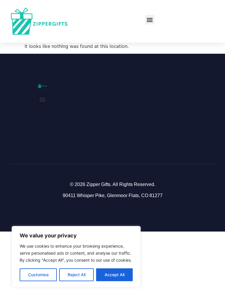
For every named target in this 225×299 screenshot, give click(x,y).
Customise (38, 274)
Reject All (77, 274)
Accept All (115, 274)
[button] (150, 20)
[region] (76, 256)
